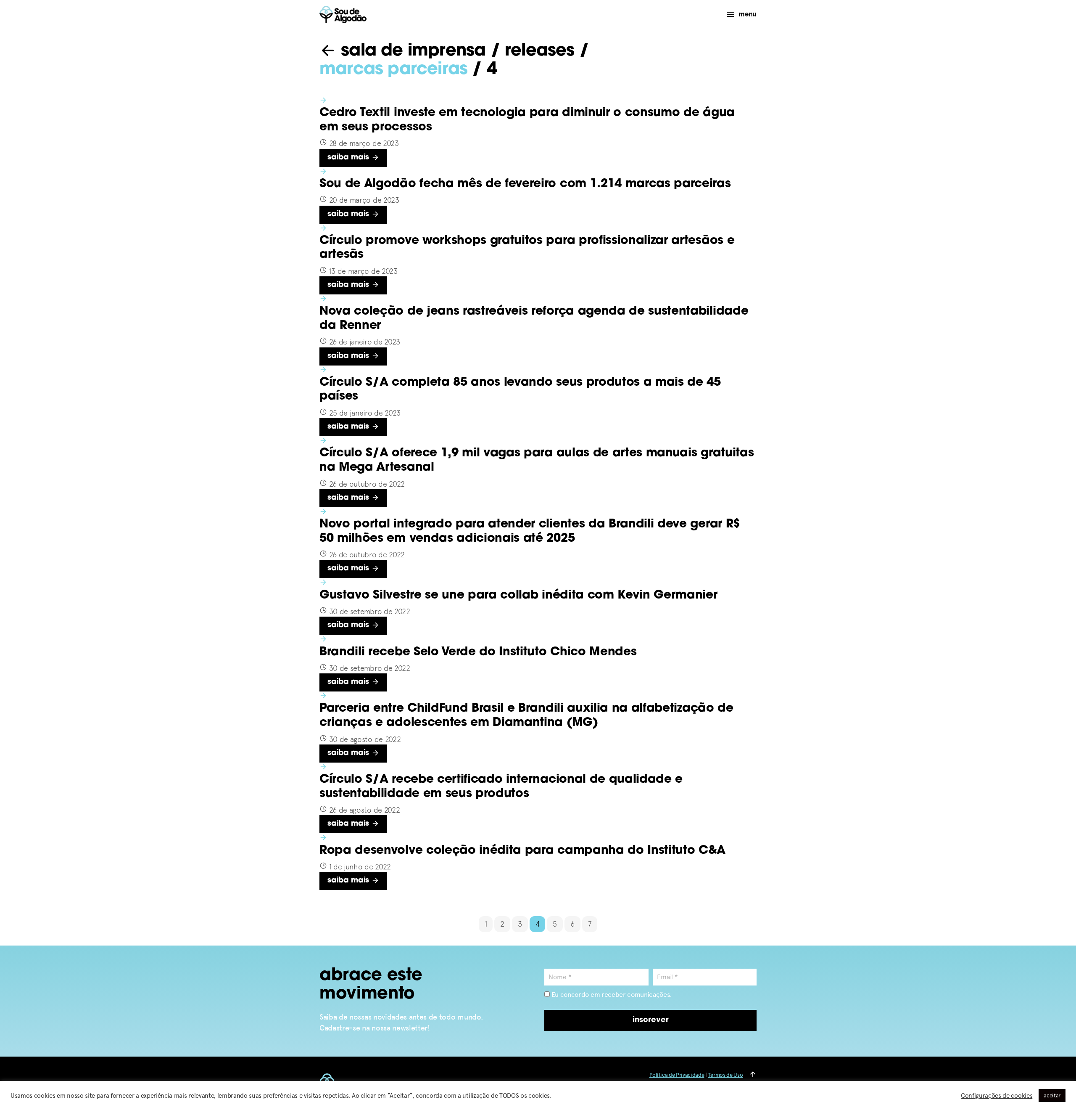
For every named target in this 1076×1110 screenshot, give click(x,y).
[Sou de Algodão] (343, 14)
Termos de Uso (725, 1075)
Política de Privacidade (676, 1075)
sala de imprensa (410, 51)
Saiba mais (349, 158)
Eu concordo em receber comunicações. (610, 995)
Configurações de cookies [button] (996, 1095)
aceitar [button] (1052, 1095)
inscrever (651, 1020)
